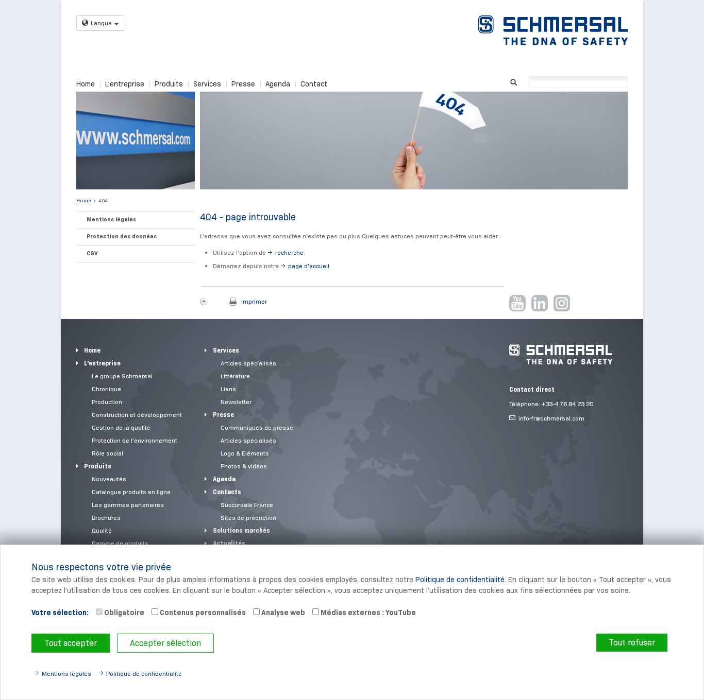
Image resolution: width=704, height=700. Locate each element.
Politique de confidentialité (460, 579)
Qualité (102, 530)
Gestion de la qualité (121, 427)
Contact (313, 84)
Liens (228, 389)
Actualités (229, 543)
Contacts (227, 492)
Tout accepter (70, 643)
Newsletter (236, 402)
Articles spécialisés (248, 363)
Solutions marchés (241, 530)
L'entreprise (124, 84)
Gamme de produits (120, 543)
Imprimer (254, 301)
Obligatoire (123, 612)
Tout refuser (632, 642)
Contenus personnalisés (202, 612)
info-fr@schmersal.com (551, 418)
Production (107, 402)
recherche (289, 252)
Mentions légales (111, 219)
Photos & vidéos (244, 466)
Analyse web (282, 612)
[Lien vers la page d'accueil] (553, 30)
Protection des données (122, 236)
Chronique (106, 389)
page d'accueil (308, 266)
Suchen (513, 81)
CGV (92, 253)
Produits (169, 84)
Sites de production (248, 517)
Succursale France (247, 505)
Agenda (277, 84)
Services (207, 84)
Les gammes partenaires (128, 505)
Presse (243, 84)
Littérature (235, 376)
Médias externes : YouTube (367, 612)
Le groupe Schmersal (122, 376)
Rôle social (107, 453)
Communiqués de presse (257, 427)
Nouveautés (109, 479)
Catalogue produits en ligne (131, 492)
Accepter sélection (165, 643)
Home (85, 84)
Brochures (106, 517)
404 (103, 200)
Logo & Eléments (245, 453)
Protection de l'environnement (134, 440)
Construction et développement (137, 414)
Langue (101, 23)
